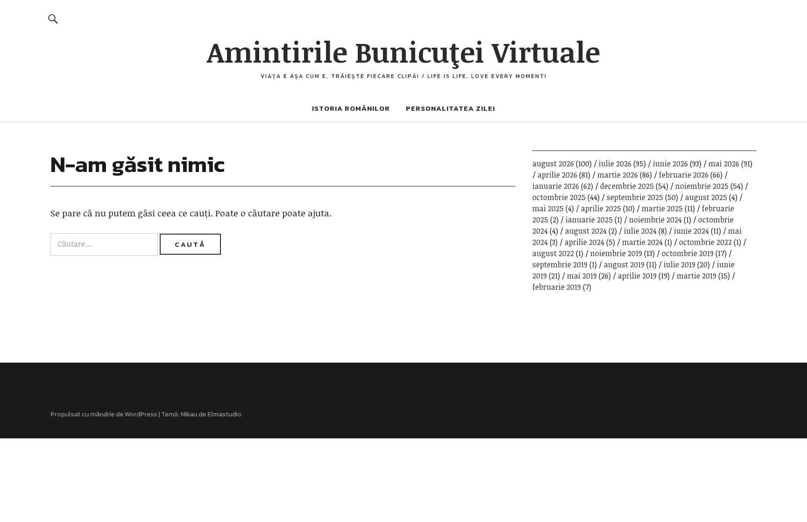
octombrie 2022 (705, 242)
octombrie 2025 (559, 197)
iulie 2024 (640, 231)
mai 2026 (723, 163)
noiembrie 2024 (655, 220)
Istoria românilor (351, 108)
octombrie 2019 (688, 253)
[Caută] (53, 18)
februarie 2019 (556, 287)
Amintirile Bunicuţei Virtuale (403, 51)
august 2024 (586, 231)
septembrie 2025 (635, 197)
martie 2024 (642, 242)
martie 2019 (696, 276)
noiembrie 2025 (702, 186)
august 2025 (706, 197)
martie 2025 (662, 208)
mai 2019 (582, 276)
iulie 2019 (679, 264)
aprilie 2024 (584, 242)
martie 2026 (617, 175)
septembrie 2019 (560, 264)
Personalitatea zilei (450, 108)
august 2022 (553, 253)
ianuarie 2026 (555, 186)
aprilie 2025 (601, 208)
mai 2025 (548, 208)
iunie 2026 (670, 163)
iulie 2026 (615, 163)
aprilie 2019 (637, 276)
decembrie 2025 (627, 186)
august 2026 (553, 163)
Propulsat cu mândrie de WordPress (103, 414)
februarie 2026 (683, 175)
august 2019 (624, 264)
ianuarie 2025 (589, 220)
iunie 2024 (691, 231)
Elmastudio (224, 414)
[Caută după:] (105, 244)
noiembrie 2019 (616, 253)
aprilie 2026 (557, 175)
